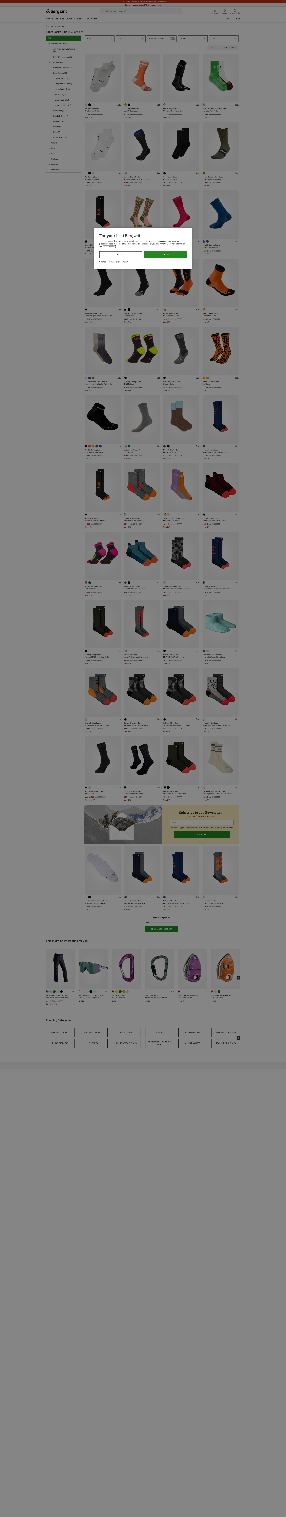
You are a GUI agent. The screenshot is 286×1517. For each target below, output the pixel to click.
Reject (120, 254)
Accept (165, 254)
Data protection (109, 246)
